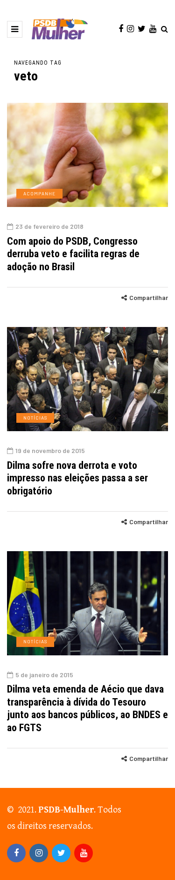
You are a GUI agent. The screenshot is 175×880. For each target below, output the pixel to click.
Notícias (35, 417)
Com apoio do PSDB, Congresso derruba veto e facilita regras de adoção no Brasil (73, 254)
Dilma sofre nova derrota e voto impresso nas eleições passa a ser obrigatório (77, 478)
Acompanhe (39, 193)
